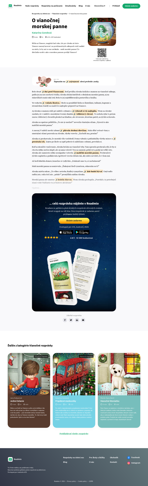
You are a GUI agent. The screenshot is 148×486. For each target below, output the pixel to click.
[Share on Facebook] (65, 320)
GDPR (91, 481)
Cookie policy (82, 481)
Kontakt (113, 462)
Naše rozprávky (32, 6)
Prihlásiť (116, 6)
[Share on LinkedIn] (77, 320)
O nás (87, 6)
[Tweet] (71, 320)
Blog (81, 6)
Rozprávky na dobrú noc (73, 458)
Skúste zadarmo (131, 6)
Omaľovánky (70, 6)
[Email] (83, 320)
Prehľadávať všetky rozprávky (74, 433)
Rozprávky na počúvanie (52, 6)
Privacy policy (71, 481)
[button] (100, 6)
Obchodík (114, 458)
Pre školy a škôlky (97, 458)
